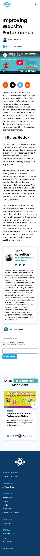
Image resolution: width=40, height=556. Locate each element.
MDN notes (23, 98)
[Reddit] (27, 85)
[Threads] (13, 85)
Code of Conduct (9, 534)
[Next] (5, 405)
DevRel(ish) (7, 497)
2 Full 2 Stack (7, 501)
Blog (4, 537)
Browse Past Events (10, 476)
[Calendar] (5, 85)
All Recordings (8, 487)
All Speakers (7, 523)
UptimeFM (6, 509)
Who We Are (7, 541)
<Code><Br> (7, 505)
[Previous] (34, 405)
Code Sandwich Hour (10, 512)
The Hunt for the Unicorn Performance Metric (19, 414)
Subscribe (9, 356)
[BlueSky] (20, 85)
